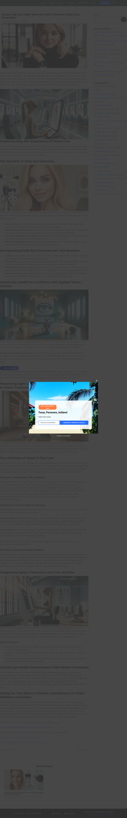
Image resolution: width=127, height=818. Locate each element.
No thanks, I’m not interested (63, 435)
